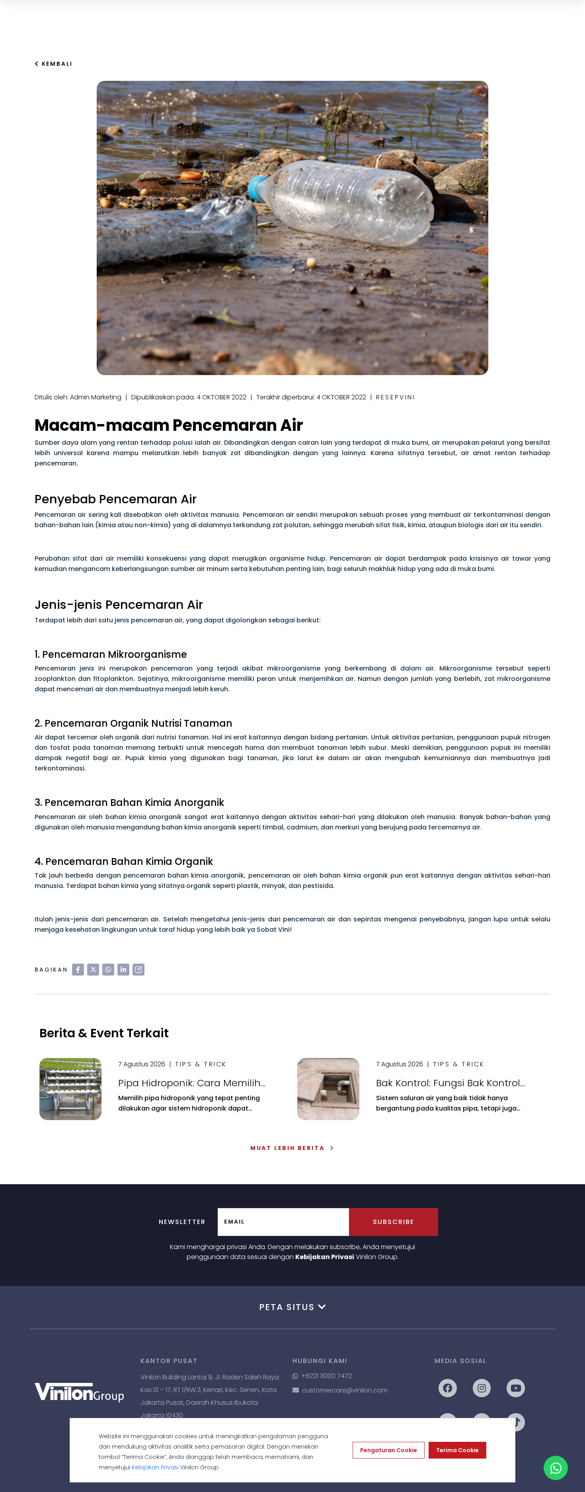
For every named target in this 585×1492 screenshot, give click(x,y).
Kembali (56, 64)
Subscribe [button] (393, 1221)
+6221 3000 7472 (326, 1376)
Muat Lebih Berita (287, 1148)
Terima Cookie (457, 1450)
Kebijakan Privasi (324, 1256)
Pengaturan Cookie (388, 1450)
